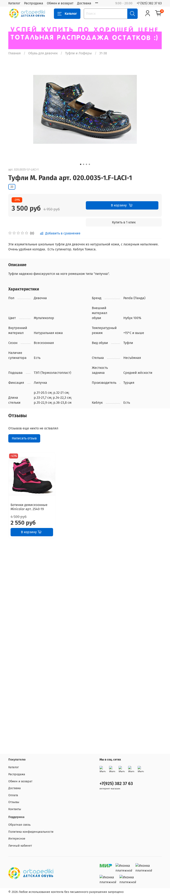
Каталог (14, 3)
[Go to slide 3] (86, 164)
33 (11, 187)
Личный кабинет (20, 845)
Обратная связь (19, 825)
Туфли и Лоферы (78, 53)
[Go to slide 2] (83, 164)
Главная (14, 53)
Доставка (84, 3)
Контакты (14, 809)
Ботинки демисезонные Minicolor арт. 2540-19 (29, 507)
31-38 (103, 53)
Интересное (16, 838)
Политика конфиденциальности (30, 832)
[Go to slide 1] (80, 164)
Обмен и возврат (60, 3)
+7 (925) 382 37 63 (149, 3)
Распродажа (33, 3)
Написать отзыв (24, 438)
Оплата (13, 795)
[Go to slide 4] (89, 164)
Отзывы (13, 802)
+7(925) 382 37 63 (116, 783)
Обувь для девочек (43, 53)
